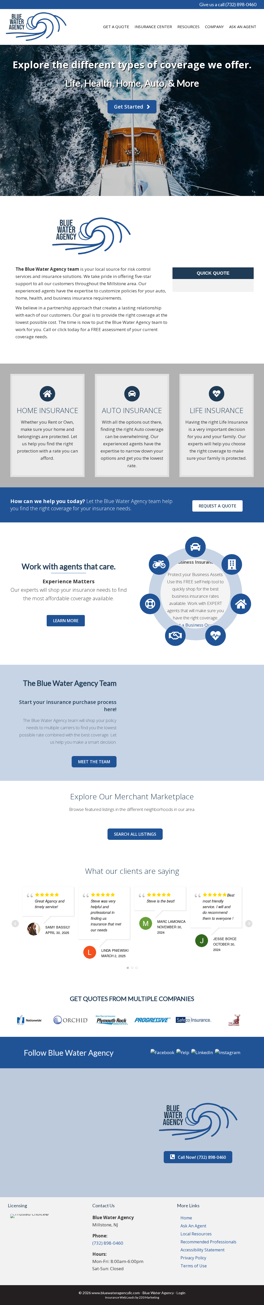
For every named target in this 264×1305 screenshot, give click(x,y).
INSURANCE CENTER (153, 26)
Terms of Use (193, 1266)
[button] (132, 106)
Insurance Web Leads (120, 1297)
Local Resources (196, 1234)
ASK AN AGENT (242, 26)
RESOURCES (188, 26)
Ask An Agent (193, 1226)
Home (186, 1218)
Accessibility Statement (202, 1250)
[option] (29, 1020)
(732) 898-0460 (107, 1243)
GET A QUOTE (116, 26)
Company (214, 26)
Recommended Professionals (208, 1242)
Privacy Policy (193, 1258)
